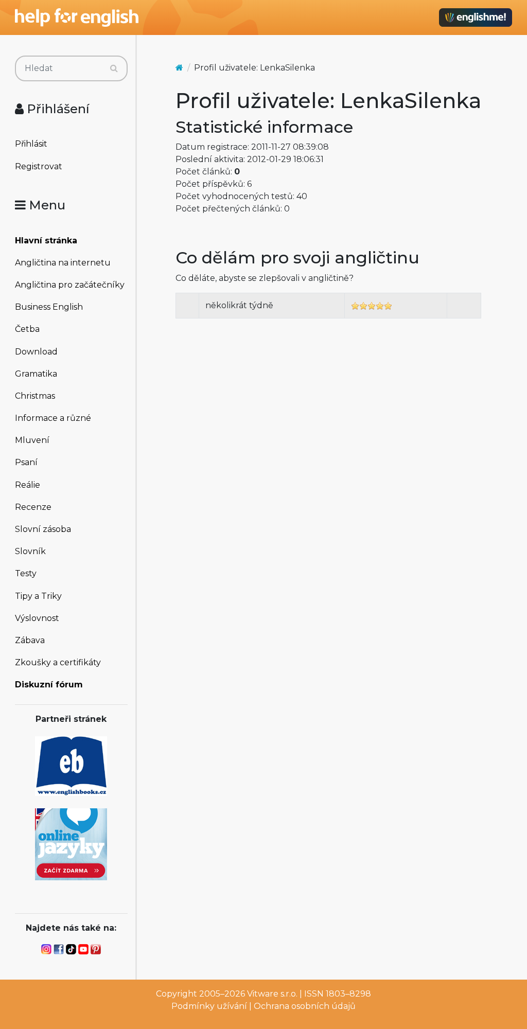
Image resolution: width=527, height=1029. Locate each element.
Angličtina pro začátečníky (70, 285)
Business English (49, 307)
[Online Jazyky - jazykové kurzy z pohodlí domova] (71, 843)
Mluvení (32, 440)
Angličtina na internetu (63, 263)
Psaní (26, 462)
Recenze (33, 507)
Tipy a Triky (38, 596)
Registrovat (38, 166)
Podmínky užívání (209, 1006)
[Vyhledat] (114, 68)
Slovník (30, 551)
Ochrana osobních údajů (305, 1006)
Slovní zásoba (43, 529)
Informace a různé (53, 418)
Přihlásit (31, 144)
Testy (26, 573)
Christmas (35, 396)
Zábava (30, 640)
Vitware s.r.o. (272, 994)
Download (36, 352)
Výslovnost (37, 618)
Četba (27, 329)
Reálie (27, 485)
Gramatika (36, 374)
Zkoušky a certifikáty (58, 662)
